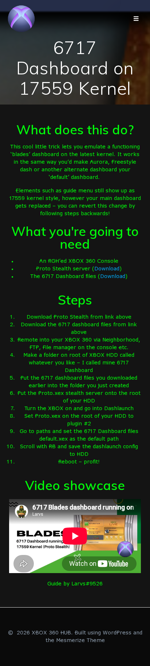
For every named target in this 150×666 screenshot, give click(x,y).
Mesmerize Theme (80, 640)
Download (106, 268)
